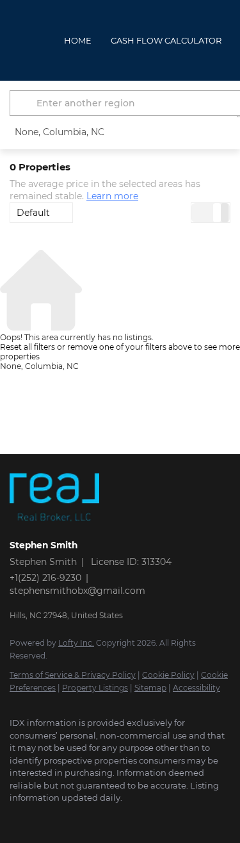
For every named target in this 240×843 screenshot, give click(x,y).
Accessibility (196, 687)
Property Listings (95, 687)
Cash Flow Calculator (166, 40)
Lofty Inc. (76, 643)
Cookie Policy (168, 675)
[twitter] (41, 817)
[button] (25, 103)
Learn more (112, 196)
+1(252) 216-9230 (45, 578)
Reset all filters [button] (27, 347)
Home (78, 40)
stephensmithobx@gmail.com (77, 590)
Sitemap (150, 687)
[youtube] (92, 817)
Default (33, 212)
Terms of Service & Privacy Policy (73, 675)
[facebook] (16, 817)
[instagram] (67, 817)
